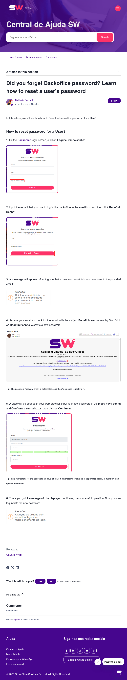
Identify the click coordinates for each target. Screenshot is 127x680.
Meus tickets (13, 654)
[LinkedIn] (17, 567)
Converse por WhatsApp (19, 659)
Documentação (34, 57)
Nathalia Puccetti (24, 100)
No (51, 581)
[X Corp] (12, 567)
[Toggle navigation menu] (118, 8)
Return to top (13, 594)
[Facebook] (7, 567)
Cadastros (51, 57)
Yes (40, 581)
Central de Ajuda (15, 649)
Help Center (16, 57)
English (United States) (80, 659)
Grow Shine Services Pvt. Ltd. (31, 674)
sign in (17, 619)
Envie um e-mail (15, 664)
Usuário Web (14, 555)
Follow (114, 100)
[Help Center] (20, 14)
